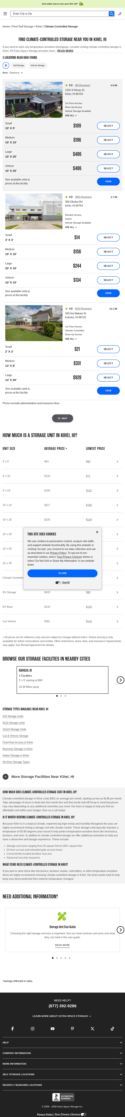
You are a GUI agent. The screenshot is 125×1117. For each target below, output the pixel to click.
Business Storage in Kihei (18, 748)
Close (62, 573)
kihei (39, 26)
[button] (62, 777)
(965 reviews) (83, 197)
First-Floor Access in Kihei (18, 742)
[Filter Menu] (6, 65)
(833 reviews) (83, 308)
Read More (62, 945)
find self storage (23, 26)
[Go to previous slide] (4, 680)
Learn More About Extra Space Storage (60, 1016)
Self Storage (18, 65)
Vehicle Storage (38, 65)
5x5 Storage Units (13, 716)
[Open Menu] (5, 14)
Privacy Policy (45, 1114)
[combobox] (63, 13)
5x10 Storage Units (14, 722)
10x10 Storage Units (14, 729)
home (6, 26)
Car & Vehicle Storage (15, 735)
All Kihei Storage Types (16, 762)
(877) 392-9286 (62, 1006)
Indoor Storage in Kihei (16, 755)
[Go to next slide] (120, 680)
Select (108, 125)
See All (69, 115)
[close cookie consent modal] (97, 532)
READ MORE (65, 50)
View (108, 181)
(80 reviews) (82, 85)
